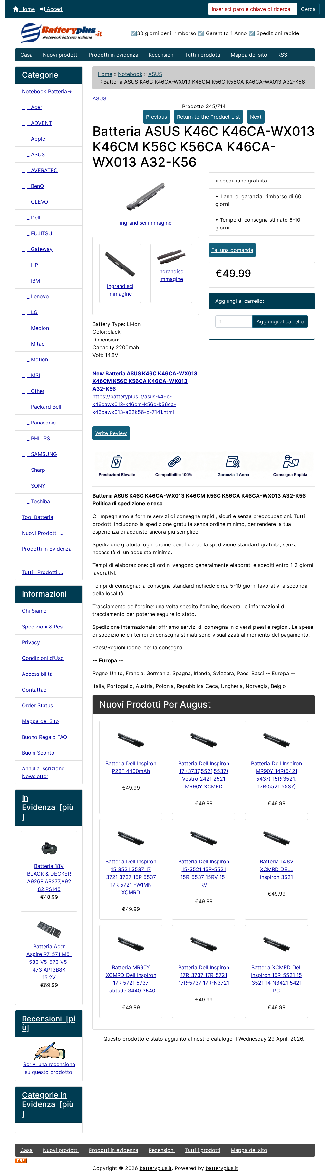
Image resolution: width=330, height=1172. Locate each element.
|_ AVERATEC (40, 170)
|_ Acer (32, 107)
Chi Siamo (34, 611)
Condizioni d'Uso (43, 658)
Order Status (37, 705)
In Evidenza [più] (47, 807)
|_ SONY (33, 485)
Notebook (130, 74)
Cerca (308, 9)
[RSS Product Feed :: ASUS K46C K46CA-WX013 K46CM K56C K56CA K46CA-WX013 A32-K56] (21, 1160)
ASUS (155, 74)
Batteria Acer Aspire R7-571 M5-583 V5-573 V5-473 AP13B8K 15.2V (49, 962)
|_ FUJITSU (37, 233)
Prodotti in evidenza (113, 54)
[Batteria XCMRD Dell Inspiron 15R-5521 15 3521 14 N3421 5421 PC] (276, 943)
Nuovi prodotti (61, 54)
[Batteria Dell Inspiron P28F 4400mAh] (131, 739)
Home (27, 9)
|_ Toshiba (36, 501)
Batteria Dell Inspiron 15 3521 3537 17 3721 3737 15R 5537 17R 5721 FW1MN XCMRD (130, 877)
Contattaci (35, 689)
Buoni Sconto (38, 752)
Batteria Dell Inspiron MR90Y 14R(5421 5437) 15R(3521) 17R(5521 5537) (276, 775)
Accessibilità (37, 674)
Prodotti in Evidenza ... (47, 552)
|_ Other (33, 391)
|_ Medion (35, 328)
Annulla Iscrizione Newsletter (43, 772)
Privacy (31, 642)
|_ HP (30, 265)
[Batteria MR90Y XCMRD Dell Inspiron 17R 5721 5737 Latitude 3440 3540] (131, 943)
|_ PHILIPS (36, 438)
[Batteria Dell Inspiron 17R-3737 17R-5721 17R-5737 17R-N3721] (204, 943)
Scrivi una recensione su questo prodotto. (49, 1068)
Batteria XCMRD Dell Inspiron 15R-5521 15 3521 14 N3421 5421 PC (276, 979)
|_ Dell (31, 217)
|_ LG (30, 312)
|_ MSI (31, 375)
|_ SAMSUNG (39, 454)
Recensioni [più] (48, 1023)
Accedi (54, 9)
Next (256, 117)
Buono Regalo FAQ (44, 737)
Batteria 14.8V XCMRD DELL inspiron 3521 (277, 869)
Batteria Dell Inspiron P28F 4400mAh (130, 767)
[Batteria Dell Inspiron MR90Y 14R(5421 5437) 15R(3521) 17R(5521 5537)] (276, 739)
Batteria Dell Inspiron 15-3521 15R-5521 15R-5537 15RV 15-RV (203, 873)
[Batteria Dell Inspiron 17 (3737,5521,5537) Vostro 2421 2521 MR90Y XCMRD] (204, 739)
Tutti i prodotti (202, 54)
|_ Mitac (33, 343)
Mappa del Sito (40, 721)
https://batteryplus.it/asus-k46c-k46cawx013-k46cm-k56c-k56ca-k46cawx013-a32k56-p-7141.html (134, 404)
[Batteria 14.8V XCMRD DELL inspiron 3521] (276, 837)
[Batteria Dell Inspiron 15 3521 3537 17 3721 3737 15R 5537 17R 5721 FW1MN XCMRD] (131, 837)
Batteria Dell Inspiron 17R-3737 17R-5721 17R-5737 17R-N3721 (203, 975)
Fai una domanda (232, 250)
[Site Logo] (65, 33)
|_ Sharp (33, 470)
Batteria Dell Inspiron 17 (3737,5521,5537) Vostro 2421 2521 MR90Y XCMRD (203, 775)
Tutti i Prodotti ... (42, 572)
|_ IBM (31, 280)
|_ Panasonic (39, 422)
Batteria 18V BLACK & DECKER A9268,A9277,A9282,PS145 (49, 877)
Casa (26, 54)
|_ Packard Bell (41, 407)
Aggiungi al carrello (280, 321)
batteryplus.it (156, 1168)
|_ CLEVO (35, 202)
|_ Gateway (37, 249)
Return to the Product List (208, 117)
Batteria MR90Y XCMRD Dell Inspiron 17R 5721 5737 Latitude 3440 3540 (131, 979)
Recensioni (162, 54)
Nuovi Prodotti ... (42, 533)
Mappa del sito (249, 54)
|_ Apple (33, 138)
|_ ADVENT (37, 123)
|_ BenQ (33, 186)
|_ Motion (35, 359)
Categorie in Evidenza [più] (47, 1104)
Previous (156, 117)
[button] (318, 1140)
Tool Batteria (37, 517)
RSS (282, 54)
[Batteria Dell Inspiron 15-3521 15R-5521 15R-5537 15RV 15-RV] (204, 837)
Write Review (111, 433)
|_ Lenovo (35, 296)
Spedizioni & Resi (43, 626)
